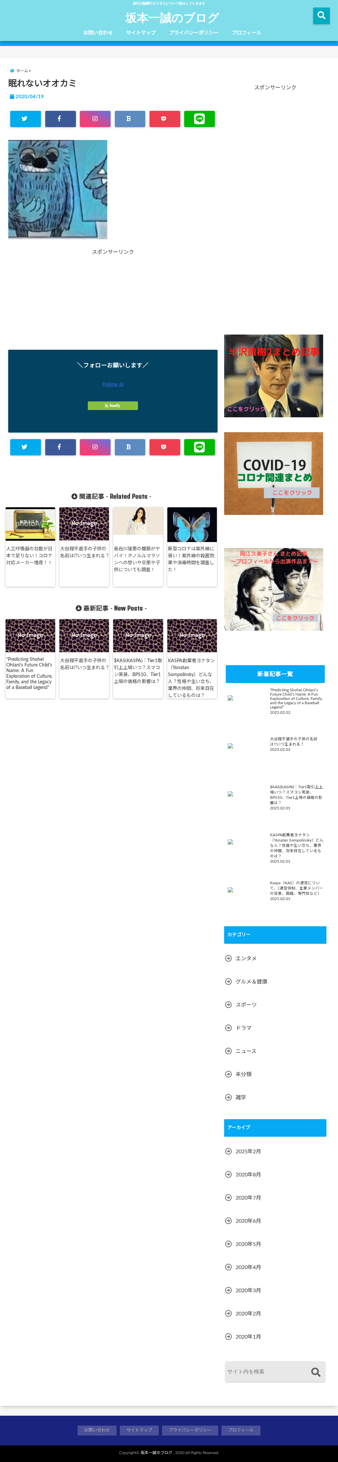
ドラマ (244, 1028)
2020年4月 (248, 1267)
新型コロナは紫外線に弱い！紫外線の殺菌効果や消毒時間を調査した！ (191, 559)
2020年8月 (248, 1174)
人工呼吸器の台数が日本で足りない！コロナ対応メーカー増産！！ (29, 556)
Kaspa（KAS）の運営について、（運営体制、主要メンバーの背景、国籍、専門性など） (296, 888)
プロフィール (246, 32)
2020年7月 (248, 1198)
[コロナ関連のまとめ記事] (273, 473)
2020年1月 (248, 1337)
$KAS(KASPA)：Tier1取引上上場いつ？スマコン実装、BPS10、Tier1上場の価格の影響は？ (138, 671)
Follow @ (112, 384)
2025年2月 (248, 1151)
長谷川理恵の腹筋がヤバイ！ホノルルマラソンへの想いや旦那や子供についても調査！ (137, 559)
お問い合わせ (98, 32)
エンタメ (246, 958)
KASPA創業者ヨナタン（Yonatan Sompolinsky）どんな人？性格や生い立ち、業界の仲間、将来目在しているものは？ (191, 678)
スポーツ (246, 1005)
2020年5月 (248, 1244)
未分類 (244, 1074)
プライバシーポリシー (194, 32)
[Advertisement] (61, 296)
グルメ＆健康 (251, 981)
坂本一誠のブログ (172, 17)
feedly (115, 406)
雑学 (241, 1097)
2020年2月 (248, 1313)
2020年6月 (248, 1221)
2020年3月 (248, 1290)
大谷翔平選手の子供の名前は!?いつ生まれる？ (85, 552)
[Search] (315, 1372)
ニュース (246, 1051)
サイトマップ (141, 32)
